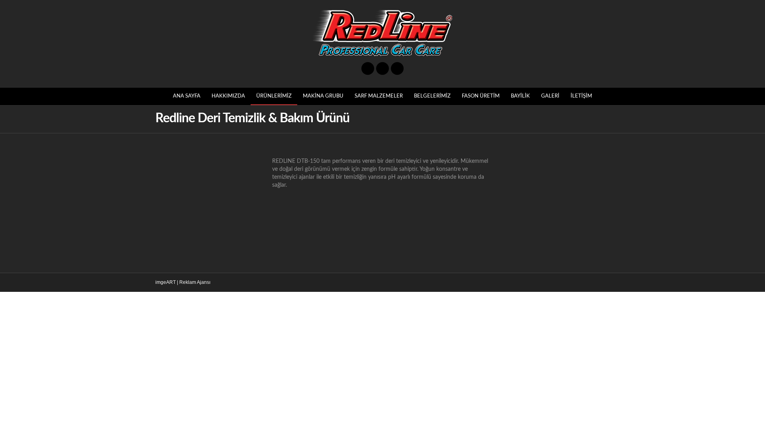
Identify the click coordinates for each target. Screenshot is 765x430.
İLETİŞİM (581, 96)
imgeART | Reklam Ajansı (182, 282)
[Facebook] (367, 68)
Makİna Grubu (323, 96)
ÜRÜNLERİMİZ (274, 96)
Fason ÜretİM (481, 96)
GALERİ (550, 96)
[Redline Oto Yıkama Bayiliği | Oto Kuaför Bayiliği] (382, 33)
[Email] (397, 68)
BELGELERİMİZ (432, 96)
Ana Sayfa (186, 96)
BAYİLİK (520, 96)
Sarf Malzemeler (379, 96)
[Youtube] (382, 68)
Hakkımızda (228, 96)
